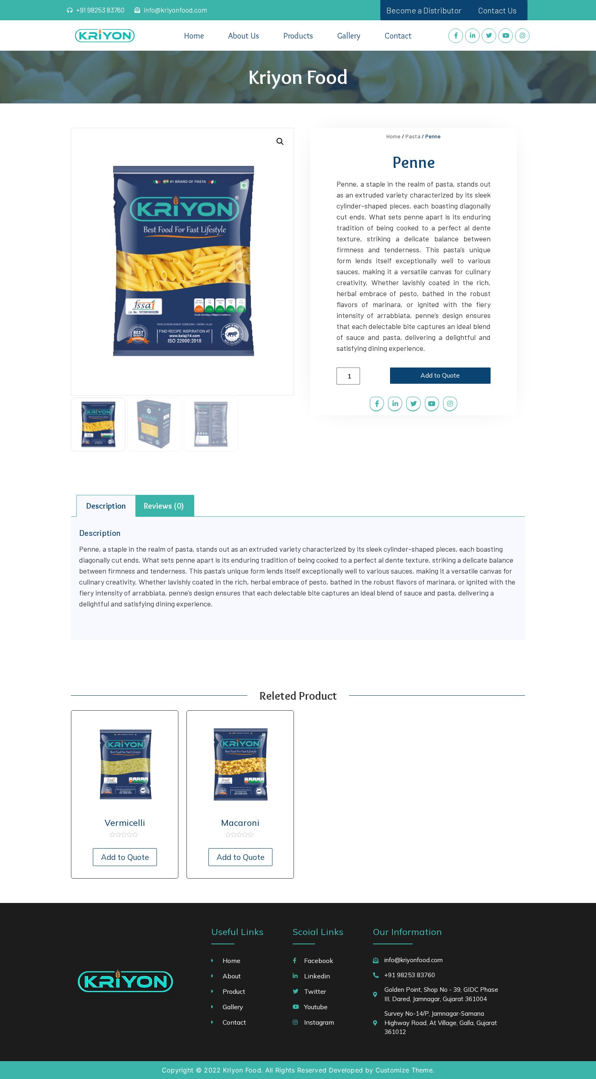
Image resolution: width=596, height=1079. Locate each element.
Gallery (348, 36)
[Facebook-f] (455, 35)
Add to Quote (440, 375)
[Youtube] (505, 35)
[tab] (106, 506)
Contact (398, 36)
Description (106, 506)
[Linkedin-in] (472, 35)
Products (298, 36)
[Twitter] (489, 35)
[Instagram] (522, 35)
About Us (243, 36)
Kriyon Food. (243, 1070)
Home (194, 36)
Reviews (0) (164, 506)
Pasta (412, 136)
